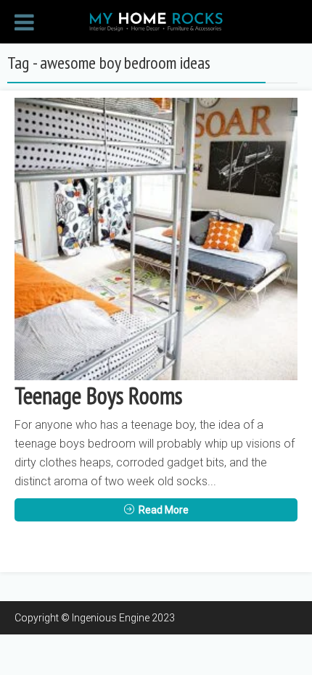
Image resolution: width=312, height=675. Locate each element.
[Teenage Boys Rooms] (156, 239)
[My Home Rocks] (156, 20)
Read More (164, 510)
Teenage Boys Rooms (98, 395)
